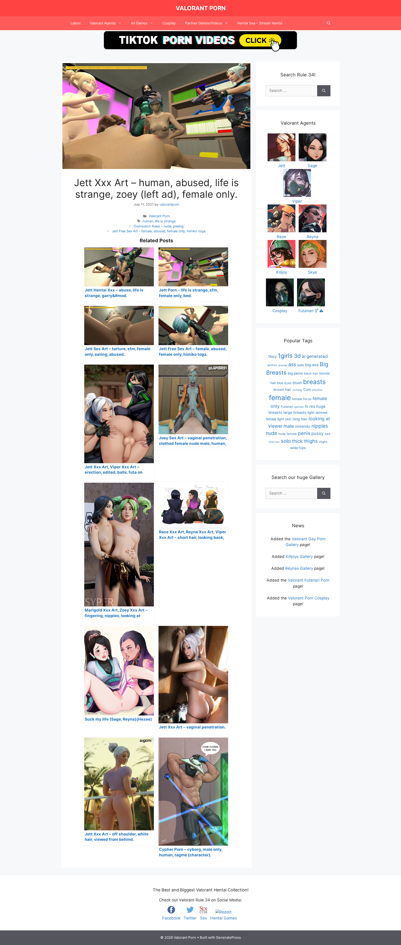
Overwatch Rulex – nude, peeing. (159, 226)
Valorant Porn (201, 8)
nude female (287, 434)
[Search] (323, 90)
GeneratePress (228, 937)
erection (317, 390)
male (289, 426)
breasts (314, 382)
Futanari (287, 406)
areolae (282, 365)
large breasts (294, 412)
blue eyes (284, 383)
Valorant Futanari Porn (308, 580)
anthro (272, 365)
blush (297, 382)
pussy (317, 433)
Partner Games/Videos (203, 23)
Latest (76, 23)
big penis (295, 373)
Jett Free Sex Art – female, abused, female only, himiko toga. (159, 231)
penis (304, 433)
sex (327, 433)
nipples (319, 426)
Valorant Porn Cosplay (308, 598)
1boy (272, 356)
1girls (285, 355)
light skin (284, 419)
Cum (307, 389)
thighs (323, 441)
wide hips (298, 448)
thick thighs (305, 441)
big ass (312, 364)
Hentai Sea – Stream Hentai (259, 23)
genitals (299, 406)
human (147, 221)
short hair (274, 441)
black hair (311, 373)
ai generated (315, 356)
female (280, 398)
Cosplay (169, 23)
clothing (297, 390)
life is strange (165, 221)
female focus (301, 399)
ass (292, 364)
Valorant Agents (103, 23)
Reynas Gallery (299, 568)
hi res (310, 406)
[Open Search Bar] (328, 23)
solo (286, 441)
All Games (139, 23)
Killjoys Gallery (299, 556)
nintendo (302, 426)
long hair (300, 419)
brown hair (282, 390)
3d (297, 356)
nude (271, 433)
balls (300, 365)
